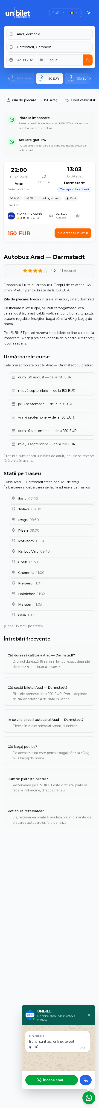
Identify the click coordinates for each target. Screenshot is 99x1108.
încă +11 (14, 205)
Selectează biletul (73, 233)
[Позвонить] (86, 1080)
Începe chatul (55, 1080)
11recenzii (33, 218)
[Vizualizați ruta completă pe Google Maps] (77, 216)
